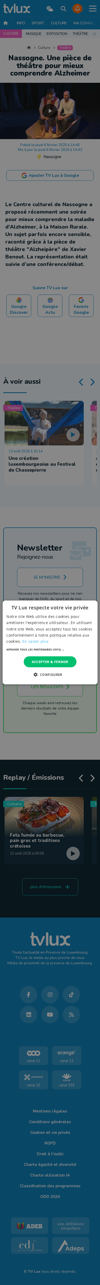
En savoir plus (35, 641)
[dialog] (49, 642)
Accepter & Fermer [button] (50, 661)
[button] (49, 649)
